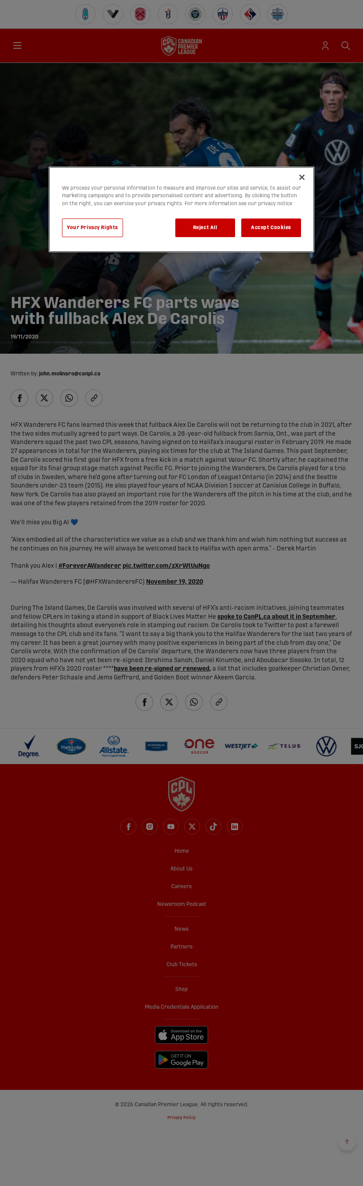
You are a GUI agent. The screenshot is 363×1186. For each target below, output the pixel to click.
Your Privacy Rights (92, 227)
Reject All (205, 227)
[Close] (302, 177)
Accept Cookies (271, 227)
